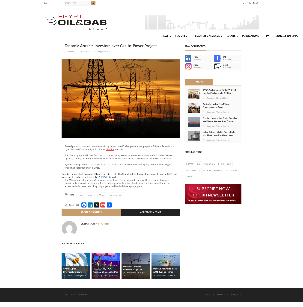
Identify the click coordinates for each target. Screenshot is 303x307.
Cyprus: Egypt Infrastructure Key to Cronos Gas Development (74, 272)
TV (267, 36)
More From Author (150, 212)
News (165, 36)
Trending (199, 82)
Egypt (189, 164)
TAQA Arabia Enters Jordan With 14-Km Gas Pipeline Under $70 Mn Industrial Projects (220, 93)
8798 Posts (103, 224)
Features (181, 36)
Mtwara (102, 195)
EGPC (221, 164)
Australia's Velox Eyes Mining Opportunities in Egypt (216, 105)
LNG (229, 164)
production (209, 164)
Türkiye (189, 176)
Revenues (218, 170)
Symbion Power (116, 195)
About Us (207, 295)
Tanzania (91, 195)
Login (46, 3)
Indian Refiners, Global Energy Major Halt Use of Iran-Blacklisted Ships (219, 134)
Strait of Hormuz (193, 170)
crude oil (207, 170)
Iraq (198, 164)
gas (81, 195)
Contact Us (220, 295)
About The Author (91, 212)
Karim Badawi (231, 170)
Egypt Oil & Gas (105, 52)
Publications (250, 36)
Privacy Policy (235, 295)
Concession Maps (287, 36)
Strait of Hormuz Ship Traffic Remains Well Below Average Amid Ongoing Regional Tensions (220, 121)
